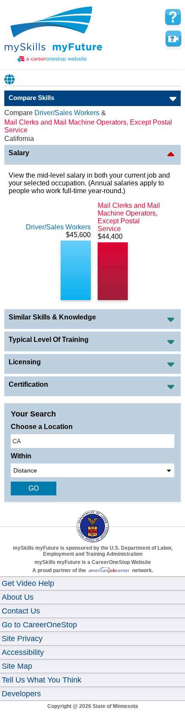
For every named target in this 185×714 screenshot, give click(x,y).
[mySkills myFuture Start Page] (53, 35)
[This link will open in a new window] (92, 518)
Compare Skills (31, 97)
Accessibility (23, 652)
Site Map (17, 666)
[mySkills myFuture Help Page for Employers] (173, 17)
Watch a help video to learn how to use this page (173, 39)
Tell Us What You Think (41, 680)
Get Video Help (28, 583)
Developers (21, 693)
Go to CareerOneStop (39, 624)
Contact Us (21, 611)
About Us (18, 597)
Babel (9, 79)
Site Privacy (22, 638)
